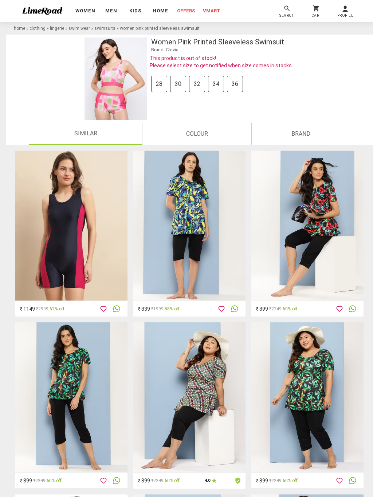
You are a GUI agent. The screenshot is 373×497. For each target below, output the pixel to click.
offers (186, 10)
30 (178, 83)
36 (235, 83)
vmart (211, 10)
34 (216, 83)
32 (197, 83)
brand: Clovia (164, 49)
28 (159, 83)
